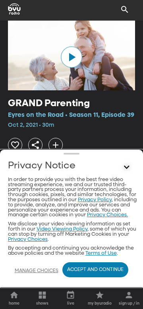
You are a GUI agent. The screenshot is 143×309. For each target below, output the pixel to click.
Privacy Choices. (107, 214)
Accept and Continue (95, 269)
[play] (71, 57)
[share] (35, 145)
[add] (55, 145)
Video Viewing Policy (62, 229)
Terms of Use (101, 253)
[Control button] (127, 167)
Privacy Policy (95, 199)
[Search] (124, 9)
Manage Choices (36, 271)
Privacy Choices (28, 239)
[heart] (15, 145)
